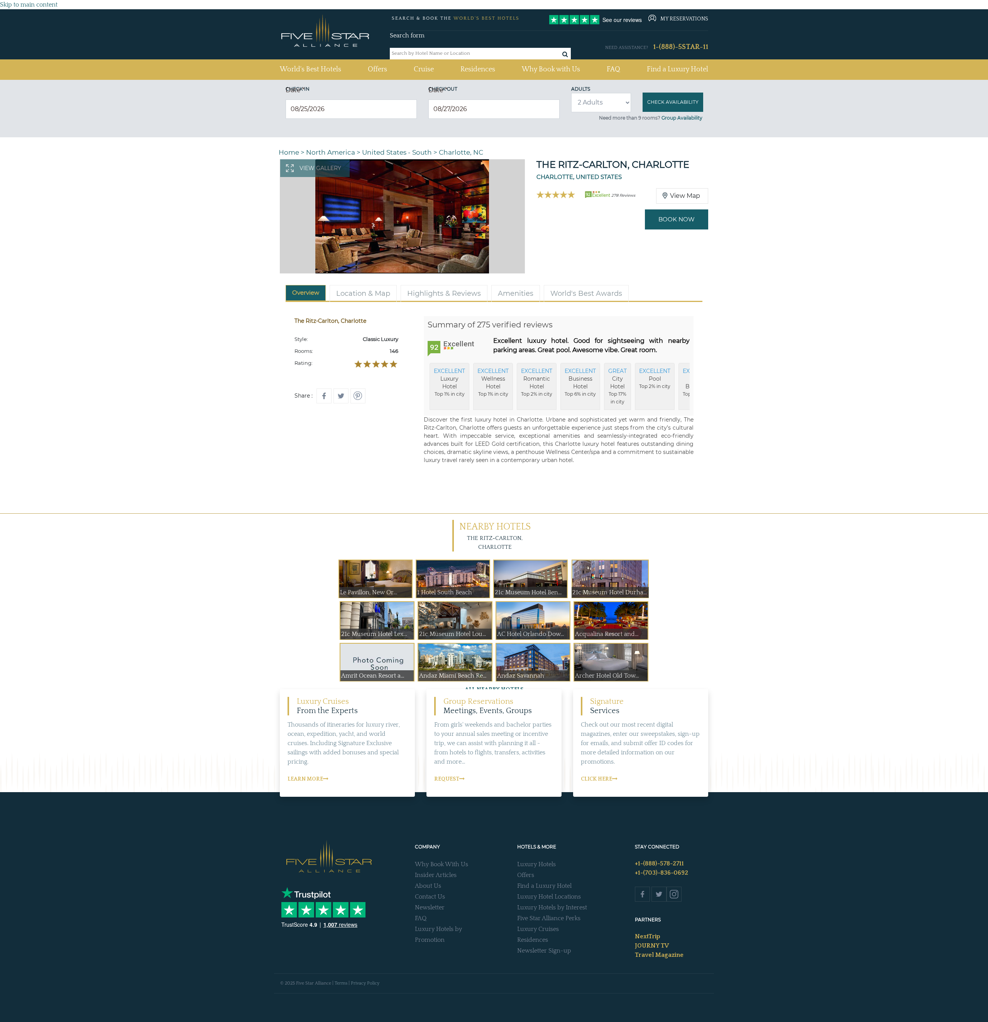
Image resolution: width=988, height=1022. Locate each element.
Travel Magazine (659, 954)
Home (289, 152)
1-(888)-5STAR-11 (680, 47)
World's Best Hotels (310, 69)
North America (330, 152)
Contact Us (430, 896)
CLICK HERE (596, 779)
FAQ (613, 69)
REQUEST (446, 779)
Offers (377, 69)
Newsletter (430, 907)
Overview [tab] (305, 292)
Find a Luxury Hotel (677, 69)
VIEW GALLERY (320, 168)
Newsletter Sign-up (544, 950)
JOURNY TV (652, 945)
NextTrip (647, 936)
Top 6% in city (580, 382)
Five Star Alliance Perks (548, 918)
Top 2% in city (536, 382)
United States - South (397, 152)
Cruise (424, 69)
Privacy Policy (365, 983)
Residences (477, 69)
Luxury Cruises (538, 929)
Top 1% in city (449, 382)
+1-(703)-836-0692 (661, 872)
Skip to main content (29, 4)
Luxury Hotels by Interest (552, 907)
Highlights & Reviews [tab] (444, 293)
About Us (428, 885)
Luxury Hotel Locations (549, 896)
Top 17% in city (617, 386)
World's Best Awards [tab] (586, 293)
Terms (341, 983)
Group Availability (681, 118)
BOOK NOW (676, 219)
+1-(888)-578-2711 (659, 863)
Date (295, 90)
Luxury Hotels (536, 864)
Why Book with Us (551, 69)
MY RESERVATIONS (684, 19)
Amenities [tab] (515, 293)
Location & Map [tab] (363, 293)
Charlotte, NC (461, 152)
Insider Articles (436, 875)
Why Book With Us (441, 864)
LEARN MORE (305, 779)
